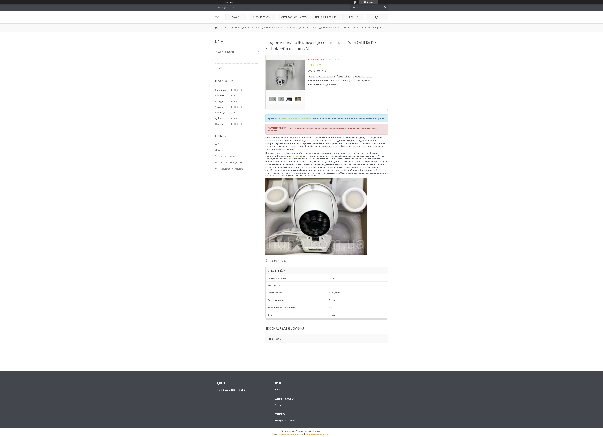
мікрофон (295, 155)
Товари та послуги (261, 17)
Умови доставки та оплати (294, 17)
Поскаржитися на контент (291, 434)
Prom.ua (317, 431)
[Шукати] (385, 7)
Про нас (353, 17)
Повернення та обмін (326, 17)
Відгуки (218, 67)
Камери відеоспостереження (267, 27)
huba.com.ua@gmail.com (231, 168)
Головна (235, 17)
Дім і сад (245, 27)
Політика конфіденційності (318, 434)
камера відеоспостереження (296, 118)
